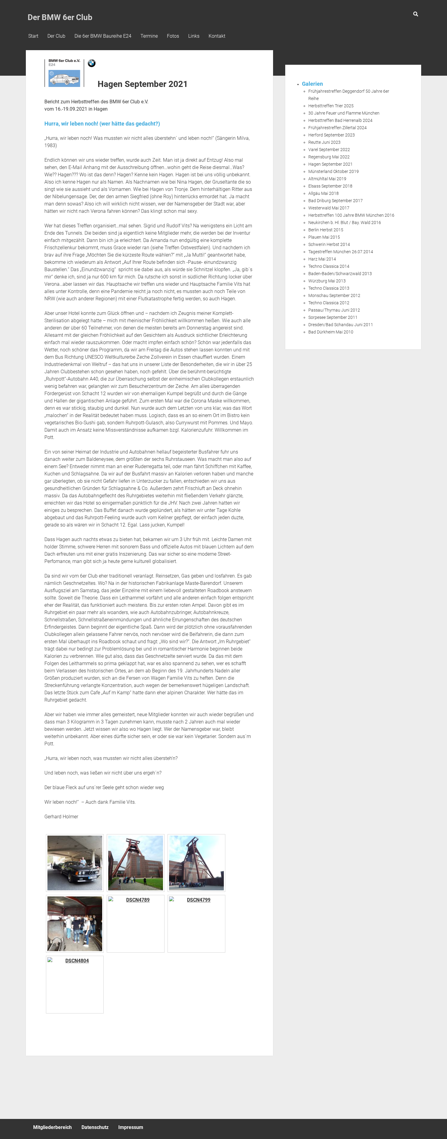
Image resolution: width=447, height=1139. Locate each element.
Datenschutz (95, 1127)
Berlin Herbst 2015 (325, 229)
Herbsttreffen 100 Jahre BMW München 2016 (351, 215)
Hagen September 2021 (330, 164)
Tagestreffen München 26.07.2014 (340, 251)
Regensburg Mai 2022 (329, 156)
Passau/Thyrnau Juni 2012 (334, 310)
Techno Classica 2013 (328, 288)
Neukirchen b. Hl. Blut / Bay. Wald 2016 (344, 222)
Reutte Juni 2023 (324, 142)
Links (193, 36)
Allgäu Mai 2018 (323, 193)
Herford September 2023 (331, 135)
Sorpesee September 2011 (333, 317)
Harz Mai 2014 (322, 259)
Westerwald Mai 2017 (328, 207)
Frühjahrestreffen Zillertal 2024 (337, 127)
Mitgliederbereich (52, 1127)
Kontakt (217, 36)
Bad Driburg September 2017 (335, 200)
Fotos (173, 36)
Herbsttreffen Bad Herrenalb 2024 (340, 120)
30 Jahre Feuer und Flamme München (343, 113)
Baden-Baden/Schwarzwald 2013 (340, 273)
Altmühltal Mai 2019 (327, 178)
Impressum (130, 1127)
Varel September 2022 (329, 149)
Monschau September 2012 (334, 295)
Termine (149, 36)
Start (33, 36)
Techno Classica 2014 (328, 266)
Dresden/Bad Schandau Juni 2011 (340, 324)
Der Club (56, 36)
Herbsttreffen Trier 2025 (331, 105)
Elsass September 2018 (330, 186)
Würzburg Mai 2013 (327, 280)
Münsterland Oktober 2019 (333, 171)
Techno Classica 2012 (328, 302)
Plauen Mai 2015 (324, 237)
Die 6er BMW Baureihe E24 (102, 36)
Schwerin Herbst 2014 (329, 244)
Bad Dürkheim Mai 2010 (330, 332)
